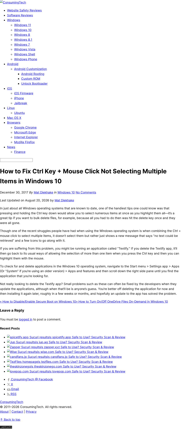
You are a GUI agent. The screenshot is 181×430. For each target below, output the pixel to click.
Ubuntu (19, 113)
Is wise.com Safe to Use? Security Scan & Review (72, 352)
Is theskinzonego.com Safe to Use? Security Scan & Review (73, 366)
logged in (25, 319)
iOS (9, 88)
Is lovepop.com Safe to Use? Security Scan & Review (87, 371)
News (11, 147)
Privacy (31, 411)
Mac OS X (14, 118)
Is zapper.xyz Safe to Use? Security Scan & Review (77, 347)
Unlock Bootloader (34, 83)
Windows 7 (22, 44)
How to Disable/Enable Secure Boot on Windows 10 (38, 301)
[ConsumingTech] (13, 2)
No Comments (86, 192)
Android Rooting (32, 74)
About (4, 411)
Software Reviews (20, 15)
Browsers (13, 122)
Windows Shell (24, 54)
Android (12, 64)
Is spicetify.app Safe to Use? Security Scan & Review (87, 337)
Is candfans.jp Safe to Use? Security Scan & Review (84, 357)
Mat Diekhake (43, 192)
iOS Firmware (23, 93)
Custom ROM (30, 78)
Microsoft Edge (25, 132)
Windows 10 (22, 30)
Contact (17, 411)
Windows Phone (25, 59)
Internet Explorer (26, 137)
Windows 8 (22, 35)
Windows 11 (22, 25)
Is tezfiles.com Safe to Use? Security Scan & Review (75, 362)
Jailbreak (20, 103)
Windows (13, 20)
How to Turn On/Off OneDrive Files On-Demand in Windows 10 (122, 301)
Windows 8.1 (23, 39)
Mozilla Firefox (24, 142)
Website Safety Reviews (24, 10)
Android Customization (30, 69)
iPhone (19, 98)
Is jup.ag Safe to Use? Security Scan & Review (69, 342)
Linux (11, 108)
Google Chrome (25, 127)
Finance (19, 152)
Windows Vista (24, 49)
